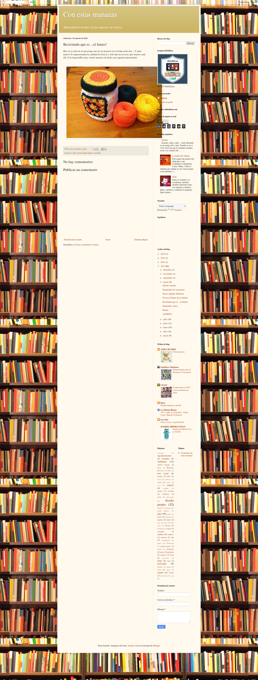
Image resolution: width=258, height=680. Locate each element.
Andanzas (162, 461)
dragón (159, 508)
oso (172, 537)
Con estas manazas (90, 14)
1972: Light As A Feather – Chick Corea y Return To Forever (174, 413)
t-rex (159, 569)
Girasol (164, 384)
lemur (168, 519)
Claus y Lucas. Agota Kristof (172, 422)
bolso (162, 470)
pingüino (170, 552)
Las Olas (164, 419)
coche (168, 482)
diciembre (167, 269)
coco (159, 485)
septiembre (168, 277)
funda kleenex (163, 511)
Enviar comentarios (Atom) (87, 244)
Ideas (163, 402)
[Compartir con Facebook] (102, 149)
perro (162, 552)
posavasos (165, 558)
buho (169, 476)
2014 (163, 262)
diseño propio (87, 153)
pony (172, 555)
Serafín (165, 139)
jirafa (159, 517)
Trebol (171, 572)
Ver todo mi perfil (165, 102)
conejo (159, 491)
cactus (159, 479)
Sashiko (160, 567)
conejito (166, 488)
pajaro (159, 543)
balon (159, 468)
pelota (159, 549)
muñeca (160, 534)
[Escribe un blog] (96, 149)
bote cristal (77, 153)
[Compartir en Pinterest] (105, 149)
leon (158, 523)
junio (165, 323)
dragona (168, 508)
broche (159, 476)
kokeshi (168, 517)
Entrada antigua (141, 239)
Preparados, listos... (171, 305)
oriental (164, 537)
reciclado (97, 153)
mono (169, 528)
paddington (166, 540)
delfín (159, 497)
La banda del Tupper (181, 155)
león (165, 523)
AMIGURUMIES (168, 349)
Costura (171, 491)
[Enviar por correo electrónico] (94, 149)
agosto (166, 282)
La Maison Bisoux (169, 409)
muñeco (171, 534)
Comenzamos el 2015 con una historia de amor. (181, 390)
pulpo (159, 560)
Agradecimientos (164, 455)
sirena (169, 567)
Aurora (163, 98)
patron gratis (166, 546)
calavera (168, 479)
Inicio (108, 239)
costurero (165, 494)
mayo (165, 327)
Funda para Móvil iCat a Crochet (182, 430)
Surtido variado (169, 285)
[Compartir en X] (99, 149)
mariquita (160, 528)
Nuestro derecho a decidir (171, 405)
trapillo (160, 572)
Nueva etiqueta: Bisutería (173, 293)
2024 (163, 253)
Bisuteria (170, 467)
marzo (166, 335)
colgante (170, 485)
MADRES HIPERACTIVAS (173, 426)
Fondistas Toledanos (170, 367)
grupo (169, 514)
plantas (163, 555)
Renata (165, 310)
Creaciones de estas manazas (187, 454)
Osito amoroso (179, 351)
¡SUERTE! (167, 314)
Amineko (165, 458)
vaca (172, 576)
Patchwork (170, 543)
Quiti (174, 176)
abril (165, 331)
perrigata (170, 549)
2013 (163, 266)
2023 (163, 257)
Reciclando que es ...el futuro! (175, 301)
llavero (168, 525)
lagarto (160, 519)
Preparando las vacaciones (174, 289)
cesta (159, 482)
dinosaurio (170, 497)
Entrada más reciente (73, 239)
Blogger (156, 645)
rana (169, 561)
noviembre (168, 273)
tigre (168, 570)
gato (159, 513)
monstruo (160, 531)
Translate (178, 209)
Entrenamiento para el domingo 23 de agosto (182, 370)
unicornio (163, 576)
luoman (131, 645)
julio (165, 319)
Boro (169, 470)
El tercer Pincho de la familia (175, 297)
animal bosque (163, 464)
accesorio (160, 453)
